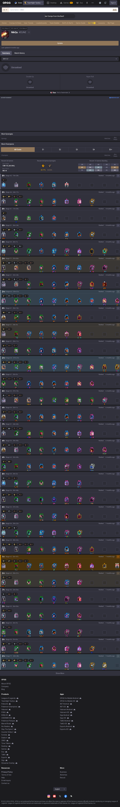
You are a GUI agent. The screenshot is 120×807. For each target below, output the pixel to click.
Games (4, 749)
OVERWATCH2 (6, 718)
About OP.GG (6, 684)
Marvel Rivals (6, 724)
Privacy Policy (7, 772)
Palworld (4, 704)
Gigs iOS (63, 718)
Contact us (5, 783)
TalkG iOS (63, 724)
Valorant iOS (64, 712)
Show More (60, 673)
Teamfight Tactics (34, 3)
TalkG (3, 755)
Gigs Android (64, 715)
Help (3, 778)
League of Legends (8, 698)
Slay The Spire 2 (7, 729)
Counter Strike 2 (7, 732)
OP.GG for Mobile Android (69, 698)
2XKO (3, 740)
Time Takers (6, 743)
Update (60, 43)
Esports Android (66, 726)
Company (5, 686)
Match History (20, 53)
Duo (2, 752)
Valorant (4, 709)
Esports (4, 757)
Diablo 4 (4, 738)
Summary (6, 53)
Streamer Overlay (8, 763)
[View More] (92, 2)
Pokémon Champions (9, 707)
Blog (3, 689)
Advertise (63, 775)
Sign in (113, 3)
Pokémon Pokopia (8, 721)
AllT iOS (63, 707)
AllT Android (64, 704)
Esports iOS (64, 729)
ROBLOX (4, 715)
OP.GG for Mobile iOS (67, 701)
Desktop (4, 746)
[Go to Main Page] (6, 3)
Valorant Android (66, 709)
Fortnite (4, 735)
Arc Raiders (5, 726)
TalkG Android (65, 721)
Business (63, 772)
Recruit (62, 778)
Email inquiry (6, 780)
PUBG (3, 712)
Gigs (3, 760)
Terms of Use (6, 775)
